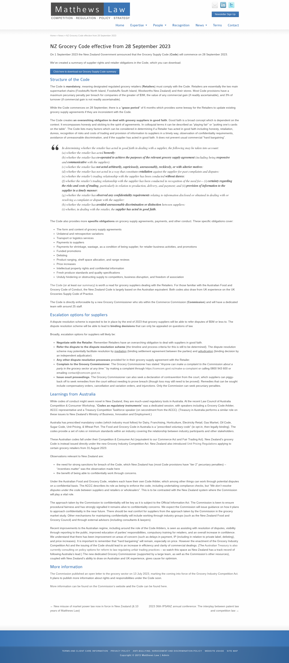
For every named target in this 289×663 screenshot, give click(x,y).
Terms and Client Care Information (85, 651)
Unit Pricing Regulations (202, 443)
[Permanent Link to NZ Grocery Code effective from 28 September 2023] (110, 46)
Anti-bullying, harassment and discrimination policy (167, 651)
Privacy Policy (120, 651)
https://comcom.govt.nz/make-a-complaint (171, 368)
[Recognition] (180, 25)
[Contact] (233, 25)
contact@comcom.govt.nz (84, 372)
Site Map (232, 651)
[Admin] (165, 655)
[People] (159, 25)
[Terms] (217, 25)
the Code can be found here (149, 586)
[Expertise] (138, 25)
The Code (56, 285)
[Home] (119, 25)
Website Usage (214, 651)
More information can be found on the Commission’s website (87, 586)
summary (88, 285)
